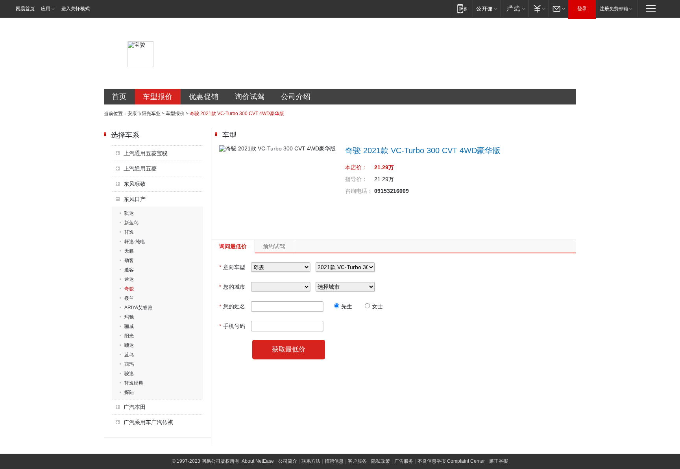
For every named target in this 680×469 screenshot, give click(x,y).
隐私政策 (380, 461)
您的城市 (232, 287)
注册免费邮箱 (614, 8)
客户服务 (357, 461)
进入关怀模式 (75, 8)
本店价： (356, 167)
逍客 (129, 270)
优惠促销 (204, 97)
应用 (45, 8)
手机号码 (232, 326)
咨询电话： (359, 191)
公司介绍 (296, 97)
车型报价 (158, 97)
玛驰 (129, 317)
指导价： (356, 179)
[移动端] (462, 8)
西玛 (129, 364)
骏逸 (129, 373)
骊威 (129, 326)
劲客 (129, 260)
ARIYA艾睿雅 (138, 307)
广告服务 (403, 461)
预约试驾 (274, 246)
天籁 (129, 251)
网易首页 (25, 8)
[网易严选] (514, 8)
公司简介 (287, 461)
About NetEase (258, 461)
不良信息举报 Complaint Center (451, 461)
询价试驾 (250, 97)
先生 (346, 306)
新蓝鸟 (131, 222)
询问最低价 (233, 246)
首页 (119, 97)
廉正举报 (498, 461)
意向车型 (232, 267)
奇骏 (129, 288)
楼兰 (129, 298)
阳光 (129, 336)
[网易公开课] (487, 8)
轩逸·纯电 (134, 241)
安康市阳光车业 (144, 113)
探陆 (129, 392)
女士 (377, 306)
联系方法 (310, 461)
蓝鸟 (129, 354)
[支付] (538, 8)
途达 (129, 279)
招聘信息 (334, 461)
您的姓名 (232, 306)
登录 (582, 8)
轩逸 (129, 232)
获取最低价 (288, 349)
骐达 (129, 213)
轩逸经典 (133, 383)
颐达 (129, 345)
